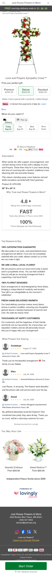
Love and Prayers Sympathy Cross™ (35, 353)
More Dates (43, 127)
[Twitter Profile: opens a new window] (35, 532)
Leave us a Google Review (26, 540)
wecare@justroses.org (26, 522)
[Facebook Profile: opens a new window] (23, 532)
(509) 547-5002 (26, 519)
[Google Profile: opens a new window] (29, 532)
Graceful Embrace (28, 379)
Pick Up (24, 119)
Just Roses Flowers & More (26, 3)
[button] (46, 567)
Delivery (8, 121)
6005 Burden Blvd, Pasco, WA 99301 (26, 517)
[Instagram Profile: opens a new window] (17, 532)
